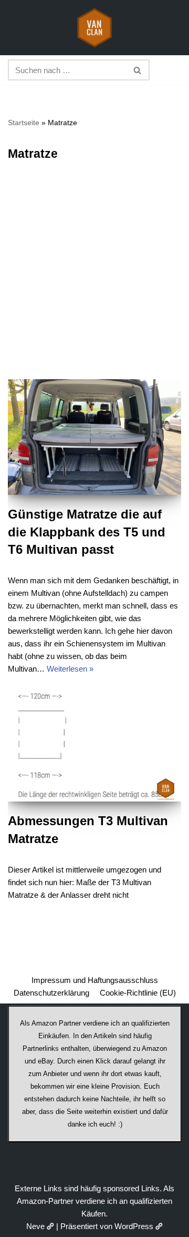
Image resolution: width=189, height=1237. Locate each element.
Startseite (23, 122)
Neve (35, 1226)
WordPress (133, 1226)
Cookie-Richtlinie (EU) (138, 992)
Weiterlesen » (70, 668)
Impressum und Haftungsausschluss (95, 980)
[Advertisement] (94, 279)
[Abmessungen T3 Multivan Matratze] (94, 746)
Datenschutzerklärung (51, 992)
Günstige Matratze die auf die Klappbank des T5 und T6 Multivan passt (86, 531)
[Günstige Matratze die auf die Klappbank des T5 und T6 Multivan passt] (94, 437)
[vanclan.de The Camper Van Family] (94, 27)
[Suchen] (138, 69)
